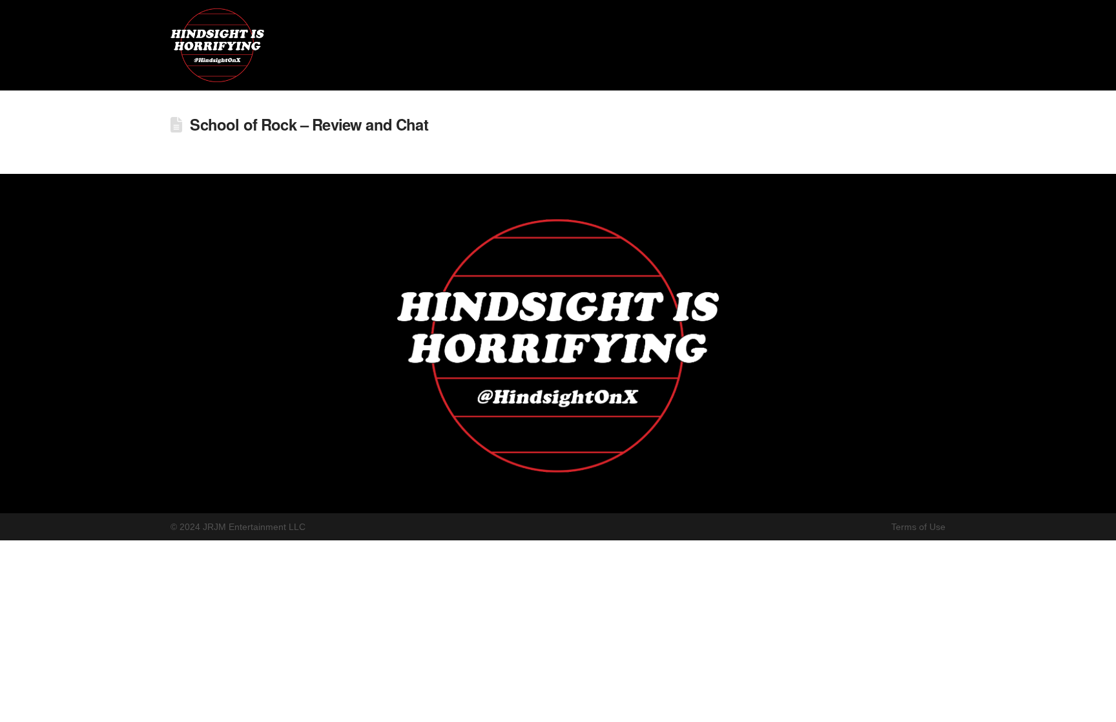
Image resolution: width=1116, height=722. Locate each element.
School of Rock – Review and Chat (309, 124)
